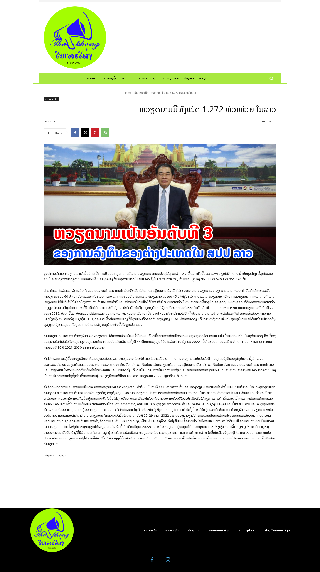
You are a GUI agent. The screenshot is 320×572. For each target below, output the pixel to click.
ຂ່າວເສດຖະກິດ (141, 93)
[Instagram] (168, 560)
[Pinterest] (95, 132)
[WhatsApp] (105, 132)
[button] (271, 78)
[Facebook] (75, 132)
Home (127, 93)
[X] (85, 132)
